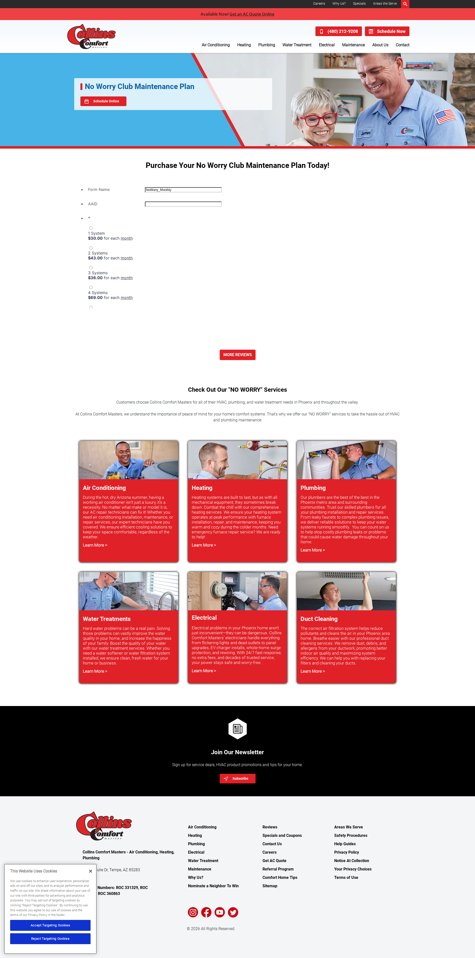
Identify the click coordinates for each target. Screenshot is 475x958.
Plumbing (266, 45)
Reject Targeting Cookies (50, 938)
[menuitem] (319, 4)
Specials (359, 3)
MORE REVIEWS (237, 354)
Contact (402, 45)
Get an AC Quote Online (252, 14)
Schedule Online (106, 101)
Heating (244, 45)
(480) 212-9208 (343, 31)
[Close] (90, 871)
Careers (319, 3)
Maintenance (353, 45)
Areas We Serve (385, 3)
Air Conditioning (216, 45)
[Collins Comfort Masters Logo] (103, 37)
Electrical (327, 45)
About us (380, 45)
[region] (50, 909)
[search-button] (405, 4)
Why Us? (339, 3)
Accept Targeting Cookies (50, 925)
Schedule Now (391, 31)
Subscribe (240, 778)
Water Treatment (297, 45)
